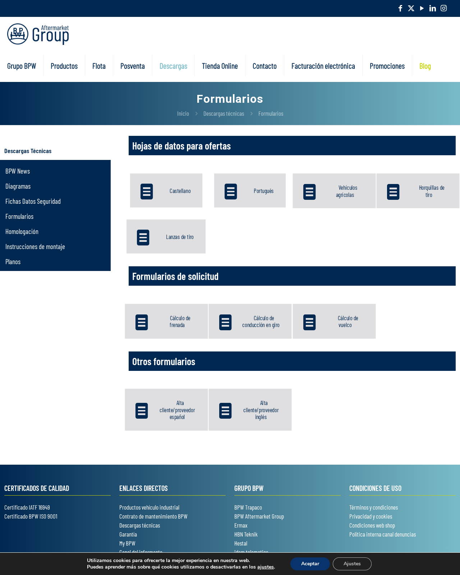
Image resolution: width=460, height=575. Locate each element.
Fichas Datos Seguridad (33, 201)
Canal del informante (140, 552)
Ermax (240, 525)
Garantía (128, 534)
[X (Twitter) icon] (411, 8)
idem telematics (251, 552)
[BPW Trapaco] (38, 33)
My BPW (127, 543)
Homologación (21, 231)
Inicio (183, 113)
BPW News (17, 171)
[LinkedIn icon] (432, 8)
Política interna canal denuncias (382, 534)
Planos (12, 261)
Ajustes (352, 563)
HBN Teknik (246, 534)
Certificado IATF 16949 (27, 507)
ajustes (265, 567)
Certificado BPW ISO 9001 (30, 516)
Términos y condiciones (373, 507)
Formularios (270, 113)
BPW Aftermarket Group (259, 516)
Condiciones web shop (372, 525)
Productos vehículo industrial (149, 507)
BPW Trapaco (248, 507)
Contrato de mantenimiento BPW (153, 516)
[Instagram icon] (443, 8)
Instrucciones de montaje (35, 246)
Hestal (240, 543)
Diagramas (18, 186)
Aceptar (310, 563)
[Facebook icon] (400, 8)
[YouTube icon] (422, 8)
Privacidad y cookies (370, 516)
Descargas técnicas (223, 113)
